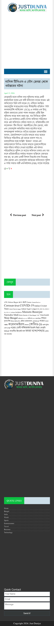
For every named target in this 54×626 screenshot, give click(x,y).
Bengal (6, 511)
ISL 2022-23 (7, 312)
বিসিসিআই (6, 331)
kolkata (13, 312)
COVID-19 (27, 305)
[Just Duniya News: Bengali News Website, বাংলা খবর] (27, 7)
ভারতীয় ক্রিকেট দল (17, 331)
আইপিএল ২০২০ (31, 318)
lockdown (18, 312)
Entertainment (9, 523)
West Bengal (11, 317)
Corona (29, 302)
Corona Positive (36, 302)
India (6, 514)
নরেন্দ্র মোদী (16, 327)
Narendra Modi (11, 314)
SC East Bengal (32, 315)
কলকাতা (27, 325)
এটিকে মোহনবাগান (26, 321)
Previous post (19, 215)
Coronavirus (11, 305)
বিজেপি (32, 327)
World (6, 517)
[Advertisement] (27, 39)
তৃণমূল (8, 328)
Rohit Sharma (23, 315)
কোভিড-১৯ (35, 324)
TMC (38, 315)
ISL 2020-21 (46, 309)
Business (7, 529)
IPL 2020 (39, 309)
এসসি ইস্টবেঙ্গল (36, 321)
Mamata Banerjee (32, 311)
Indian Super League (29, 309)
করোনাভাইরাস (16, 324)
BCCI (20, 302)
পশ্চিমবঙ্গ (25, 327)
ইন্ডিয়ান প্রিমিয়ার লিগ (15, 321)
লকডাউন (9, 334)
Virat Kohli (44, 315)
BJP (24, 302)
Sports (6, 520)
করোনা (42, 321)
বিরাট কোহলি (40, 327)
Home (6, 508)
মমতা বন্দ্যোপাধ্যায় (34, 330)
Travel (6, 526)
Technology (8, 532)
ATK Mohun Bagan (11, 302)
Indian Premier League (15, 309)
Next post (36, 215)
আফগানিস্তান (38, 318)
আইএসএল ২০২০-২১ (22, 318)
